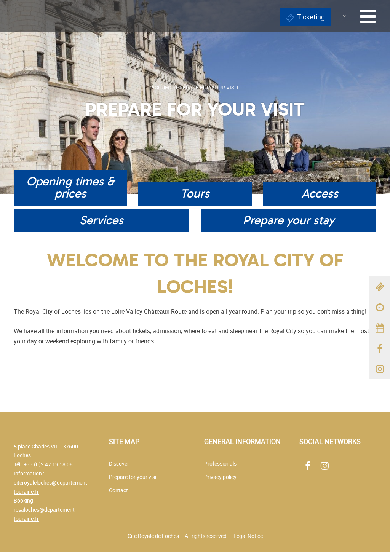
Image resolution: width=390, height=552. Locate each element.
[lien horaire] (379, 307)
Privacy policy (220, 476)
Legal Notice (248, 535)
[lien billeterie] (379, 286)
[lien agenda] (379, 327)
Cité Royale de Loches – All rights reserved (177, 535)
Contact (118, 490)
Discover (119, 463)
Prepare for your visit (133, 476)
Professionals (220, 463)
